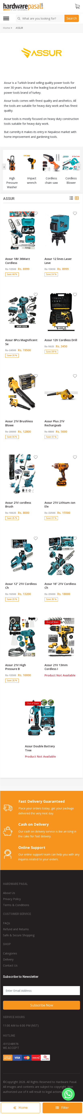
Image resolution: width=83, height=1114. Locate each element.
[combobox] (41, 18)
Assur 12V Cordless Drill (61, 340)
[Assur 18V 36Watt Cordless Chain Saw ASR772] (21, 230)
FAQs (6, 923)
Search (71, 18)
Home (6, 28)
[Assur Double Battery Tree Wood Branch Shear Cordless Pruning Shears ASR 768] (41, 718)
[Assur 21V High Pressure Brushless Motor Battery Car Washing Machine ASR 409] (21, 636)
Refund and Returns (16, 929)
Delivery (8, 959)
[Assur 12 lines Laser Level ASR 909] (61, 230)
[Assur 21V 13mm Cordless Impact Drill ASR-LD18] (61, 636)
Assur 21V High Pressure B (15, 667)
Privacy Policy (12, 899)
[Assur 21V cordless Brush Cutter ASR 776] (21, 474)
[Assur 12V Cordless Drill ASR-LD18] (61, 311)
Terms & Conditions (16, 905)
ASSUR (19, 28)
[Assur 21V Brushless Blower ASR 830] (21, 393)
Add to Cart (22, 281)
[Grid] (76, 199)
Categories (10, 953)
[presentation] (4, 167)
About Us (9, 893)
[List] (71, 199)
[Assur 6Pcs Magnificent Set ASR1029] (21, 311)
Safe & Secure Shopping (18, 935)
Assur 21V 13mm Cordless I (56, 667)
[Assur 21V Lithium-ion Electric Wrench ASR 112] (61, 474)
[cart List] (77, 6)
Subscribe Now (41, 1005)
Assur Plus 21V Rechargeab (54, 423)
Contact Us (10, 965)
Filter (64, 1107)
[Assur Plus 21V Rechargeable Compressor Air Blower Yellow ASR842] (61, 393)
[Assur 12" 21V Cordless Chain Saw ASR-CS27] (21, 555)
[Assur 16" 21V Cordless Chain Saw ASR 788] (61, 555)
